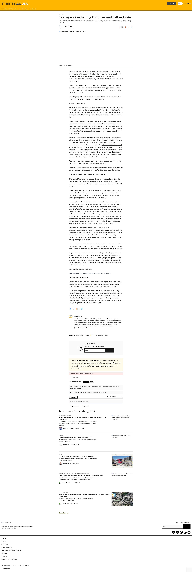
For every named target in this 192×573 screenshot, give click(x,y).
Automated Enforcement (65, 415)
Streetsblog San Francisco (67, 473)
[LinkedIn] (185, 532)
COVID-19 (61, 14)
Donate (34, 9)
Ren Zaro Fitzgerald (68, 428)
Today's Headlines (63, 435)
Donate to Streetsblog (7, 547)
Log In (170, 3)
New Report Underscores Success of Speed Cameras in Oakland (82, 475)
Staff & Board (5, 544)
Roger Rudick (66, 483)
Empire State (8, 9)
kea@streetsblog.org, (99, 326)
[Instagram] (181, 532)
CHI (29, 9)
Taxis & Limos (99, 335)
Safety (60, 454)
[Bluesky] (189, 532)
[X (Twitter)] (177, 532)
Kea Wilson (68, 26)
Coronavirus (79, 335)
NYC (3, 9)
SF (22, 9)
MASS (15, 9)
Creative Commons (67, 65)
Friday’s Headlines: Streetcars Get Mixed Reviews (76, 456)
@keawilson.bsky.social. (80, 328)
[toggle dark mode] (180, 3)
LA (19, 9)
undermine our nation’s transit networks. (82, 74)
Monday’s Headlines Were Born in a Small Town (75, 437)
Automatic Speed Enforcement (82, 473)
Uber (106, 335)
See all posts (63, 513)
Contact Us (4, 556)
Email (86, 350)
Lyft (93, 335)
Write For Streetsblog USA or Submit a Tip (11, 550)
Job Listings (4, 553)
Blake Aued (66, 444)
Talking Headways (63, 492)
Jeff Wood (66, 503)
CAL (26, 9)
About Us (4, 541)
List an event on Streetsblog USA (9, 559)
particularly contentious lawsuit (111, 145)
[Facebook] (173, 532)
